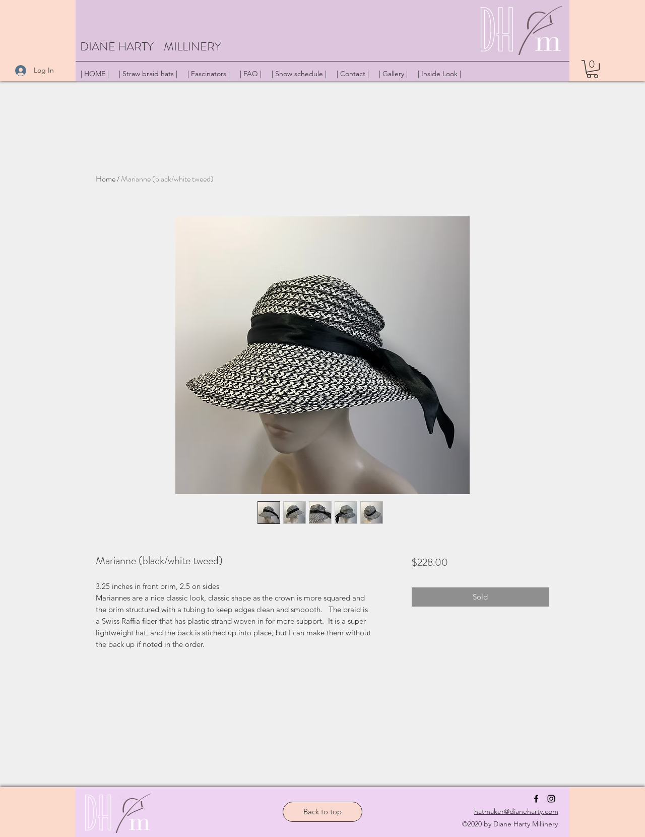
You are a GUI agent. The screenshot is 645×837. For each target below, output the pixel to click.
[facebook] (536, 799)
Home (105, 179)
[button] (592, 69)
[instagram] (551, 799)
